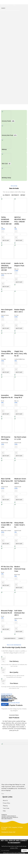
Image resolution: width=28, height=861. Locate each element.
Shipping (5, 806)
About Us (5, 800)
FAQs (4, 811)
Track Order (6, 808)
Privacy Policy (6, 803)
